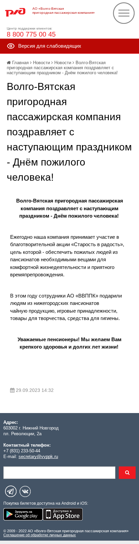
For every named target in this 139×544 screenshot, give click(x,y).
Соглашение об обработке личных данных (39, 535)
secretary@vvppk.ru (38, 456)
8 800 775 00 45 (31, 34)
